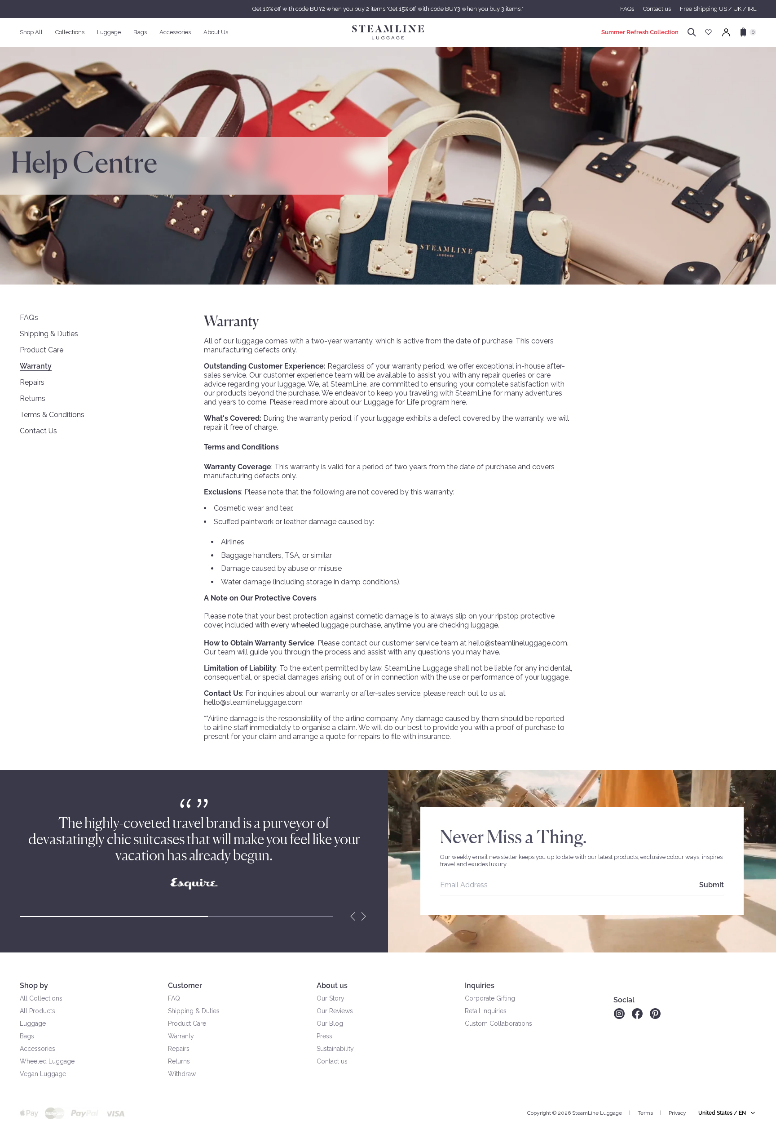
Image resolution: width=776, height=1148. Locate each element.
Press (324, 1036)
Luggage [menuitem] (109, 32)
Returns (32, 398)
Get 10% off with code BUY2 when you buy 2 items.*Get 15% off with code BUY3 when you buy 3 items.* (388, 8)
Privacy (677, 1113)
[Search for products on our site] (692, 32)
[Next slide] (363, 916)
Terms (645, 1113)
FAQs (627, 8)
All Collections (41, 998)
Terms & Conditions (52, 414)
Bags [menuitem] (140, 32)
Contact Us (38, 431)
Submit (711, 885)
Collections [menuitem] (69, 32)
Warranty (36, 366)
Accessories (37, 1048)
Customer (185, 985)
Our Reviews (335, 1011)
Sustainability (335, 1048)
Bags (27, 1036)
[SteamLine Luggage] (388, 32)
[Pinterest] (655, 1013)
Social (624, 1000)
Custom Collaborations (498, 1023)
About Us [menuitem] (215, 32)
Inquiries (479, 985)
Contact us (657, 8)
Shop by (34, 985)
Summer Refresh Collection (640, 32)
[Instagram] (619, 1013)
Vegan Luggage (43, 1073)
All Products (37, 1011)
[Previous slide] (352, 916)
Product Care (41, 350)
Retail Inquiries (486, 1011)
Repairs (32, 382)
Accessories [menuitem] (175, 32)
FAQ (174, 998)
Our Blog (330, 1023)
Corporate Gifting (490, 998)
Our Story (330, 998)
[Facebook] (637, 1013)
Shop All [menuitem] (31, 32)
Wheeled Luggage (47, 1061)
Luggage (33, 1023)
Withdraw (182, 1073)
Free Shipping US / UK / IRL (718, 8)
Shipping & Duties (49, 333)
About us (332, 985)
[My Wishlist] (708, 32)
